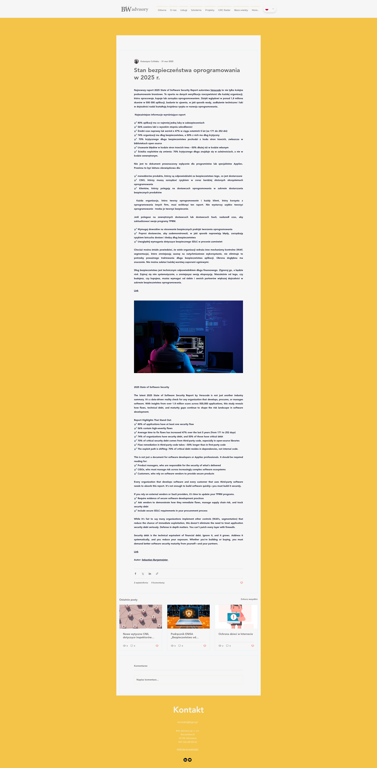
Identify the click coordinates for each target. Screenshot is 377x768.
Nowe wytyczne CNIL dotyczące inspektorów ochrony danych (137, 635)
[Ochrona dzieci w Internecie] (236, 617)
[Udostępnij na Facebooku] (135, 573)
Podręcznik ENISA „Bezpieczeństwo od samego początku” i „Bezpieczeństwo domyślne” (188, 635)
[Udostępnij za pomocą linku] (157, 573)
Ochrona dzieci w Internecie (236, 634)
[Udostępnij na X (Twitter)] (142, 573)
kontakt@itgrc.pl (188, 722)
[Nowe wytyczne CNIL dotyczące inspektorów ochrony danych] (140, 617)
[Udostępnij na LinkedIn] (149, 573)
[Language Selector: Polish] (269, 9)
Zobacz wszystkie (249, 599)
